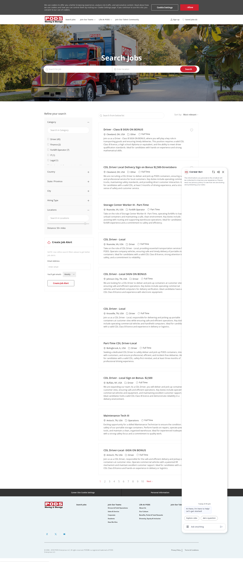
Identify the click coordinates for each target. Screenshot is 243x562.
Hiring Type (52, 200)
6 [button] (123, 481)
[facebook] (47, 534)
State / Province (54, 181)
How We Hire (112, 522)
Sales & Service (113, 511)
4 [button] (114, 481)
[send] (221, 526)
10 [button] (142, 481)
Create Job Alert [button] (61, 283)
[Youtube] (64, 534)
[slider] (85, 223)
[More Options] (187, 526)
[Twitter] (55, 534)
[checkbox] (192, 130)
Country (51, 171)
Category (51, 122)
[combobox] (68, 218)
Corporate (111, 515)
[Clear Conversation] (213, 172)
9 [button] (137, 481)
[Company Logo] (53, 19)
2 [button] (105, 481)
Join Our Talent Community (127, 19)
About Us (142, 508)
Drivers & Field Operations (118, 508)
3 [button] (109, 481)
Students (111, 518)
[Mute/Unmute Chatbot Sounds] (218, 172)
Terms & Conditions (192, 550)
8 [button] (133, 481)
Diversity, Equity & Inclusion (150, 518)
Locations (52, 209)
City (49, 190)
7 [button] (128, 481)
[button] (164, 7)
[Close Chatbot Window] (223, 172)
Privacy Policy (176, 550)
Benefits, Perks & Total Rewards (151, 515)
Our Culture (143, 511)
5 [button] (119, 481)
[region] (204, 349)
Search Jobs (71, 19)
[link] (174, 19)
